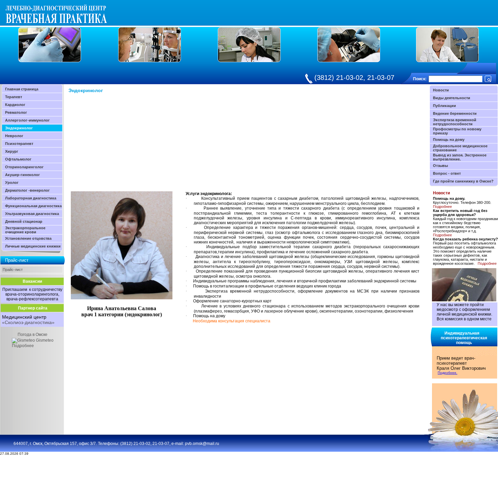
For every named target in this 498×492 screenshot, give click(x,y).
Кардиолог (15, 105)
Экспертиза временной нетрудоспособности (454, 122)
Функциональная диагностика (33, 206)
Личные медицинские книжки (33, 246)
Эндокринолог (19, 128)
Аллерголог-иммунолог (27, 120)
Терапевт (13, 97)
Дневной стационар (23, 221)
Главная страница (21, 89)
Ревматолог (16, 112)
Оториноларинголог (24, 167)
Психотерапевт (19, 144)
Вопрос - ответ (447, 173)
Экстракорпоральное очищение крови (25, 230)
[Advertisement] (125, 144)
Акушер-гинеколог (22, 175)
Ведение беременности (455, 113)
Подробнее (23, 345)
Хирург (11, 151)
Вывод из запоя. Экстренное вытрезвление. (459, 157)
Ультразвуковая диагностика (32, 214)
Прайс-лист (13, 270)
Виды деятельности (451, 98)
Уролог (12, 182)
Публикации (444, 106)
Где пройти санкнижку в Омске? (463, 181)
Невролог (14, 136)
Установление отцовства (28, 238)
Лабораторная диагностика (30, 198)
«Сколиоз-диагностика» (28, 322)
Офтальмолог (18, 159)
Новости (441, 90)
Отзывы (440, 166)
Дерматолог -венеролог (27, 190)
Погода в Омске (32, 334)
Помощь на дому (448, 139)
